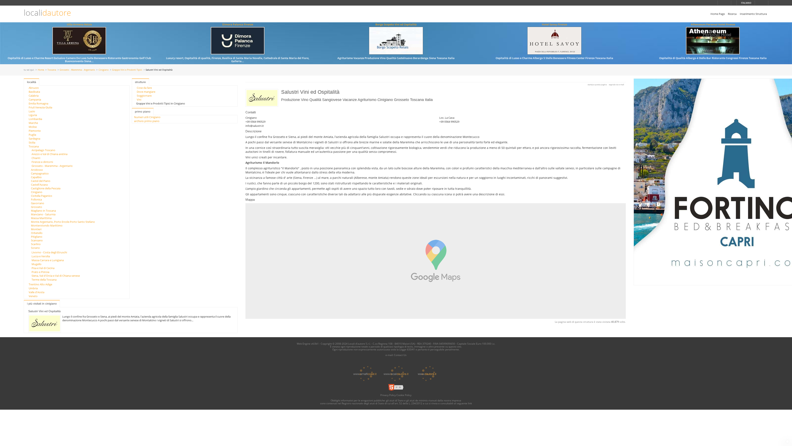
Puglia (32, 134)
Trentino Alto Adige (40, 284)
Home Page (718, 14)
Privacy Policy (388, 395)
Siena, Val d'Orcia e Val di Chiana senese (56, 275)
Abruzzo (34, 87)
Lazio (32, 111)
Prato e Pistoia (40, 271)
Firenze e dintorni (42, 161)
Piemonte (35, 130)
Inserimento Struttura (753, 14)
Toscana (51, 70)
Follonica (36, 199)
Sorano (35, 247)
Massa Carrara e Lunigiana (48, 260)
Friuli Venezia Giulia (40, 107)
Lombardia (35, 118)
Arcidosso (37, 169)
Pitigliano (36, 236)
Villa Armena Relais (79, 24)
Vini (139, 99)
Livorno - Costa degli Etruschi (49, 252)
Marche (33, 122)
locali (47, 13)
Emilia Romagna (38, 103)
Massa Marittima (41, 218)
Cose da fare (144, 87)
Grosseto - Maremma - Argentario (77, 70)
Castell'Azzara (39, 184)
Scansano (37, 240)
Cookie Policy (403, 395)
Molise (33, 126)
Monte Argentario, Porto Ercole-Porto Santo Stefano (63, 221)
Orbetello (36, 232)
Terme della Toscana (44, 279)
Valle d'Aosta (36, 292)
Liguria (33, 115)
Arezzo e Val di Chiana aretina (49, 154)
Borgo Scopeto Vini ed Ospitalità (396, 24)
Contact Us (400, 355)
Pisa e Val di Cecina (43, 268)
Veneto (33, 296)
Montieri (36, 229)
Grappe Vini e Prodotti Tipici (127, 70)
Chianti (36, 158)
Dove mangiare (146, 91)
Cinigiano (104, 70)
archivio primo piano (146, 121)
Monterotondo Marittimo (46, 225)
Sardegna (34, 138)
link (470, 403)
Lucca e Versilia (41, 256)
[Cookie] (787, 441)
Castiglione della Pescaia (45, 188)
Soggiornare (144, 95)
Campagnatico (40, 173)
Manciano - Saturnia (43, 214)
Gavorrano (37, 203)
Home (41, 70)
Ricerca (732, 14)
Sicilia (32, 142)
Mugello (36, 264)
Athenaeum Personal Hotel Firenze (713, 24)
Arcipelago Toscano (43, 150)
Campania (35, 99)
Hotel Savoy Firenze (554, 24)
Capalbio (36, 177)
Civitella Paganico (41, 195)
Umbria (33, 288)
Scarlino (36, 244)
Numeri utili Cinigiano (147, 117)
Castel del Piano (40, 180)
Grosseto (36, 206)
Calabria (34, 95)
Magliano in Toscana (43, 210)
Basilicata (34, 91)
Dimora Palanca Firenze (237, 24)
